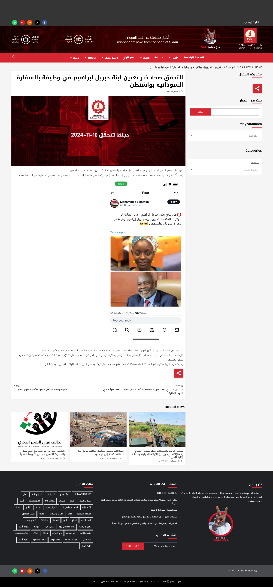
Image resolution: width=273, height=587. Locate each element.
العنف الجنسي (28, 514)
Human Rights (82, 494)
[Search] (13, 57)
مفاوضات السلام (71, 540)
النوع (65, 520)
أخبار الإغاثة (37, 494)
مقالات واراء (55, 540)
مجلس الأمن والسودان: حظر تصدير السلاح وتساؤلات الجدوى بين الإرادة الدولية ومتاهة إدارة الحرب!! (157, 454)
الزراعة (38, 507)
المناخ (74, 520)
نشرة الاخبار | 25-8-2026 (167, 493)
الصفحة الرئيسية (193, 57)
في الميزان (57, 533)
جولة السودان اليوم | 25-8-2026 (164, 510)
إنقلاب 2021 (50, 501)
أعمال (25, 494)
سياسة (158, 57)
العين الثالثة (86, 520)
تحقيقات (45, 520)
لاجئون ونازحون (21, 533)
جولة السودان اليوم (67, 527)
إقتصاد (62, 501)
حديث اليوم (49, 527)
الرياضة (91, 57)
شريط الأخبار (23, 527)
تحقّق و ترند (30, 520)
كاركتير (35, 533)
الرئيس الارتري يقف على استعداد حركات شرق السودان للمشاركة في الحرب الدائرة (143, 389)
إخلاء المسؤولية (236, 571)
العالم (70, 514)
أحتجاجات (51, 494)
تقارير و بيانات (85, 527)
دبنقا (76, 57)
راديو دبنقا (111, 57)
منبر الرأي (128, 57)
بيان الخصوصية (252, 571)
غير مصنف (70, 533)
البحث (200, 112)
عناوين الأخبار (85, 533)
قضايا (146, 57)
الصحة (18, 507)
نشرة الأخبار (23, 540)
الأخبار (175, 57)
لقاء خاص (87, 540)
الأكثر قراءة (86, 507)
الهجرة (56, 520)
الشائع (28, 507)
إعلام (72, 501)
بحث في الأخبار (251, 100)
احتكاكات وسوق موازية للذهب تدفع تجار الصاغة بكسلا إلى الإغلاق (100, 452)
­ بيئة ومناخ (64, 494)
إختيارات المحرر (85, 501)
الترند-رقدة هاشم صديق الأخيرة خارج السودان (40, 387)
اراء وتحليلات (34, 501)
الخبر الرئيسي (51, 507)
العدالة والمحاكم (56, 514)
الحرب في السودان (70, 507)
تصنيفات (255, 163)
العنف (41, 514)
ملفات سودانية (39, 540)
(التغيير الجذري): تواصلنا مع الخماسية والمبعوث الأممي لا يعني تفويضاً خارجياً (42, 452)
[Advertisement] (136, 9)
